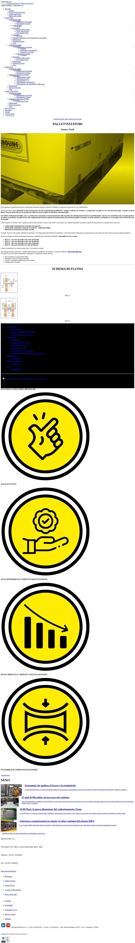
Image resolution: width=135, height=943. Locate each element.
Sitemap (8, 919)
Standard (23, 48)
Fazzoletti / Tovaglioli (27, 52)
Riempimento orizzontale (24, 22)
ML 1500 (19, 36)
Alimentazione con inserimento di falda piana (30, 84)
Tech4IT (29, 934)
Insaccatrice (16, 100)
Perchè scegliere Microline (17, 12)
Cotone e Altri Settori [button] (11, 91)
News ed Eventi (10, 108)
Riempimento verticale (23, 24)
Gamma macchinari (15, 14)
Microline (8, 876)
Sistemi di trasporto (19, 41)
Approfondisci (16, 329)
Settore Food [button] (9, 67)
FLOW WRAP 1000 (22, 29)
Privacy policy (10, 914)
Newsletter (8, 110)
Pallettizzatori (17, 40)
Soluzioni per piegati (15, 45)
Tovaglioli (23, 55)
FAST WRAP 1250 (22, 31)
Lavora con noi (9, 114)
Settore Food (10, 885)
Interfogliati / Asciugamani (28, 50)
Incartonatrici (17, 21)
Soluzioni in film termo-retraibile (19, 75)
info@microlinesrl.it (8, 871)
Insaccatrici (16, 28)
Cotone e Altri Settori (13, 890)
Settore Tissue (10, 881)
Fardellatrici (16, 35)
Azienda (11, 10)
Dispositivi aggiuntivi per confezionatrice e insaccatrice (30, 38)
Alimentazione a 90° (22, 79)
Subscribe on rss (11, 910)
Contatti (7, 112)
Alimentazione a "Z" (22, 80)
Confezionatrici (17, 25)
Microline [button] (8, 9)
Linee (14, 43)
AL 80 (18, 26)
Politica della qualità (15, 16)
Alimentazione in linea (23, 77)
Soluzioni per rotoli (15, 19)
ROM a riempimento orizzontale (23, 332)
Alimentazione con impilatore (25, 82)
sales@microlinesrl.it (74, 252)
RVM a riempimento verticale (22, 335)
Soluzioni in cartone (15, 69)
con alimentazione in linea (20, 343)
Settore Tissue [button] (9, 18)
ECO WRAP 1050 (22, 33)
